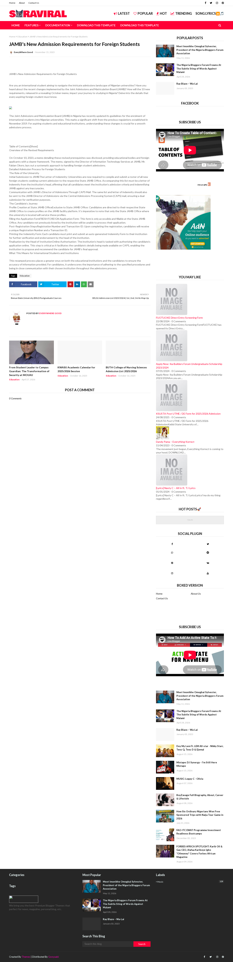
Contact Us (33, 2)
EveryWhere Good (23, 52)
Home (12, 2)
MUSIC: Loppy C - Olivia (189, 778)
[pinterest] (222, 3)
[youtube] (208, 573)
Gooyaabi (53, 956)
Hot (163, 13)
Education (22, 36)
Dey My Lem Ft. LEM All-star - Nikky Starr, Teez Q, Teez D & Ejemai (200, 748)
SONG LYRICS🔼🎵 (210, 13)
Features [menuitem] (31, 25)
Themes (26, 956)
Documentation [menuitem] (57, 25)
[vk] (208, 562)
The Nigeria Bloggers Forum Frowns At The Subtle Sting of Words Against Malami (198, 68)
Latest (124, 13)
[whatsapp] (172, 552)
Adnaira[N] (202, 185)
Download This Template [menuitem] (96, 25)
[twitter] (211, 3)
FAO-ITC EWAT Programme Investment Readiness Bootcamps (198, 832)
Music (190, 881)
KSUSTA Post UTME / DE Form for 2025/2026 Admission (188, 413)
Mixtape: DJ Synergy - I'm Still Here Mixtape (196, 764)
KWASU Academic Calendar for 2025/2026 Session (76, 369)
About (22, 2)
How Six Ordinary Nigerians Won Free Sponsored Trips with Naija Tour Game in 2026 (199, 815)
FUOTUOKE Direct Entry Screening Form (179, 317)
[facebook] (205, 3)
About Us (196, 593)
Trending (183, 13)
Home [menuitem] (15, 25)
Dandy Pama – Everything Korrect (175, 441)
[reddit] (208, 552)
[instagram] (217, 3)
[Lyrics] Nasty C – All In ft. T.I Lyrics (176, 488)
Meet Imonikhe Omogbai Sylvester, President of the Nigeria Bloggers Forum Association (199, 50)
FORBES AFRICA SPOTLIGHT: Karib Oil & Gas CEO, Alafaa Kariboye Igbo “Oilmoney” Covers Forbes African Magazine (199, 852)
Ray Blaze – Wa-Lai (187, 83)
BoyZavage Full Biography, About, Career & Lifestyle (199, 797)
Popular (145, 13)
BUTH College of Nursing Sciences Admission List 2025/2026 (126, 369)
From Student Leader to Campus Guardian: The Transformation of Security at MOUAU (29, 371)
